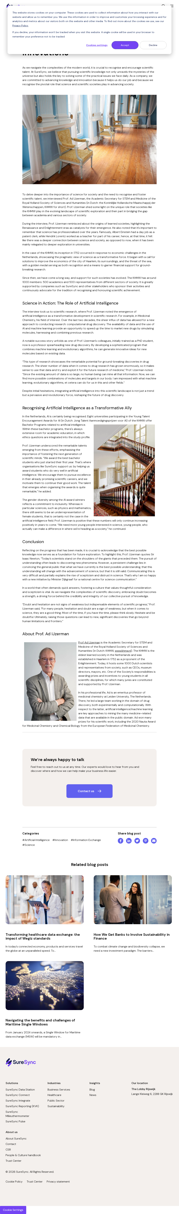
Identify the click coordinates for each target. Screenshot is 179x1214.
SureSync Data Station (20, 1089)
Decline (153, 45)
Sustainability (56, 1106)
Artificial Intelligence (36, 840)
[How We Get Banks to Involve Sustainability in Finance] (133, 899)
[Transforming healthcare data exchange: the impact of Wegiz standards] (45, 899)
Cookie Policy (14, 1181)
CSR (8, 1149)
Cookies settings (97, 45)
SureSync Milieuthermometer (17, 1114)
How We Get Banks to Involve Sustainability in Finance (132, 936)
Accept (125, 45)
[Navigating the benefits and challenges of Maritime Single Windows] (45, 985)
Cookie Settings (13, 1210)
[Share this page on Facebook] (120, 841)
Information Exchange (86, 840)
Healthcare (54, 1095)
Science (28, 845)
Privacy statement (58, 1181)
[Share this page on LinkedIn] (129, 841)
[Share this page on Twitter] (137, 841)
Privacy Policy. (20, 25)
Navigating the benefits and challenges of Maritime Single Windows (40, 1022)
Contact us (86, 791)
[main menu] (171, 6)
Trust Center (14, 1161)
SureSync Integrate (18, 1100)
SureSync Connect (18, 1095)
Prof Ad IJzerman (89, 642)
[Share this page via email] (154, 841)
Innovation (60, 840)
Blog (92, 1089)
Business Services (59, 1089)
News (93, 1095)
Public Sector (56, 1100)
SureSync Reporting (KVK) (22, 1106)
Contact (11, 1144)
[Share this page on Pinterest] (145, 841)
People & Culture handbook (23, 1155)
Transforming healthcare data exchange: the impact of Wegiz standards (43, 936)
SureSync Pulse (15, 1121)
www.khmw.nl (123, 651)
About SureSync (16, 1138)
